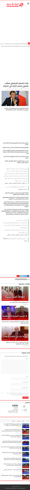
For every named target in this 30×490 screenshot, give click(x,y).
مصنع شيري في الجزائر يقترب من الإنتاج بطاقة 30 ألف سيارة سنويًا (11, 453)
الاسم (27, 376)
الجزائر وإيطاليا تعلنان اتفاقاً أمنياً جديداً (19, 302)
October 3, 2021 (22, 189)
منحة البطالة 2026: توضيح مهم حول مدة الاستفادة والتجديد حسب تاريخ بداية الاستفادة (11, 430)
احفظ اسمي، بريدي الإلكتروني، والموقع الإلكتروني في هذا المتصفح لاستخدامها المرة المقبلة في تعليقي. (17, 394)
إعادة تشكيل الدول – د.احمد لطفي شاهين (12, 469)
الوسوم (13, 421)
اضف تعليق (14, 89)
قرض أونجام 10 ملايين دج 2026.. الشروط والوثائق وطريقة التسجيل (11, 475)
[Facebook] (18, 486)
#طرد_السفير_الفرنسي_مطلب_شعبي (14, 183)
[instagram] (12, 486)
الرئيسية (27, 46)
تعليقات (18, 421)
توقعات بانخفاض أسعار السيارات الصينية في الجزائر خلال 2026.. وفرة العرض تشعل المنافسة (11, 441)
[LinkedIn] (14, 486)
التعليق (26, 358)
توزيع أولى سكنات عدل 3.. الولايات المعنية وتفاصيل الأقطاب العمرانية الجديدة (12, 464)
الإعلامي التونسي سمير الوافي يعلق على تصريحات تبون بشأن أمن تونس (15, 322)
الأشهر (23, 421)
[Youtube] (13, 486)
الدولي (24, 46)
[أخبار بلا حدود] (15, 4)
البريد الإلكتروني (25, 382)
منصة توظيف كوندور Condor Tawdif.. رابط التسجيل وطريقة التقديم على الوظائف (12, 424)
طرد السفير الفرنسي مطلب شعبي (21, 279)
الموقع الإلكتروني (25, 387)
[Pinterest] (16, 486)
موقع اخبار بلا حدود (21, 488)
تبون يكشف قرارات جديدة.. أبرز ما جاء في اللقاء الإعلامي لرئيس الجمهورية (17, 343)
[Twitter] (17, 486)
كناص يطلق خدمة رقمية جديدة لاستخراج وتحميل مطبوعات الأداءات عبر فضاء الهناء (12, 458)
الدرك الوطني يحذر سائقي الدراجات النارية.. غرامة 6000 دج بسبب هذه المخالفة (11, 447)
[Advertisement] (15, 24)
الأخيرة (27, 421)
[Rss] (20, 486)
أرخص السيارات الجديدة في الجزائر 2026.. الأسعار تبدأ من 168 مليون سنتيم (11, 435)
